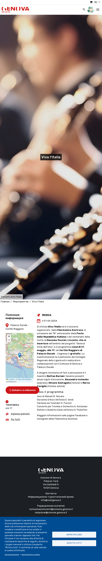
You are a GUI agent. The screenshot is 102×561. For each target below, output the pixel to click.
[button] (19, 355)
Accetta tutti (74, 543)
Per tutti (15, 419)
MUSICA (46, 315)
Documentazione (12, 555)
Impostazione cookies (31, 555)
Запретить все (74, 535)
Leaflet (11, 379)
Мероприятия (20, 301)
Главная (5, 301)
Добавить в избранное (23, 390)
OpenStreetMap (24, 379)
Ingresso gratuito (20, 413)
